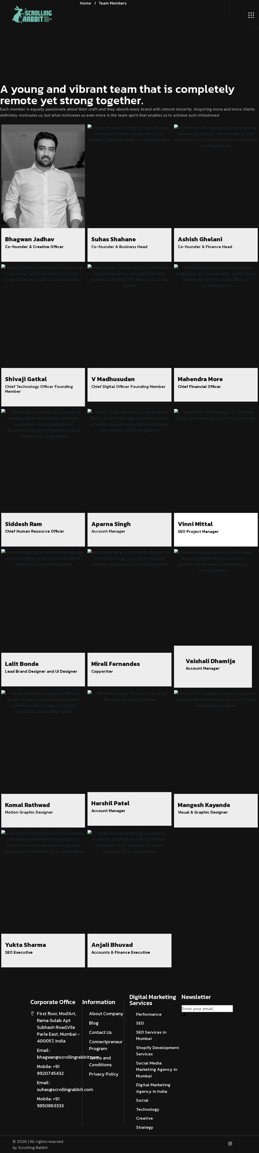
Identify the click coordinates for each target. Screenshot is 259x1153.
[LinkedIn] (241, 1143)
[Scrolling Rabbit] (32, 15)
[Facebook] (219, 1143)
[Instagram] (230, 1143)
